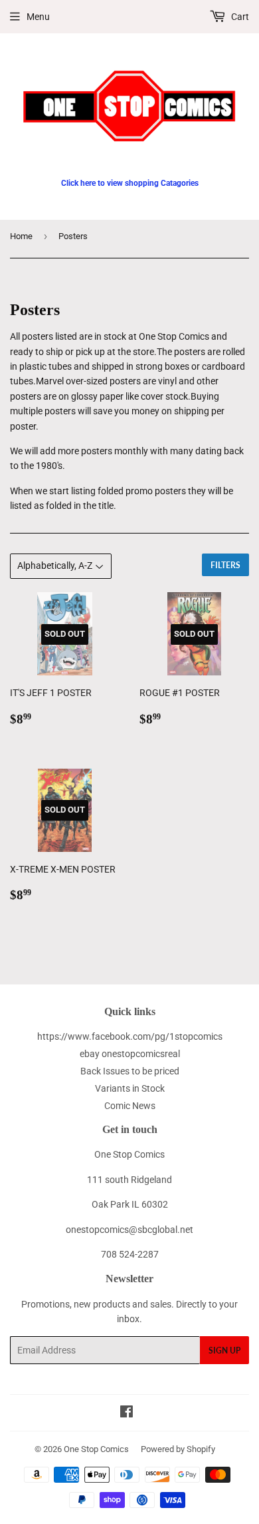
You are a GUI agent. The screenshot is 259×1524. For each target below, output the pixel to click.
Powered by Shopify (178, 1449)
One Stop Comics (96, 1449)
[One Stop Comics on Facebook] (126, 1413)
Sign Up (224, 1350)
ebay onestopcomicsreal (130, 1053)
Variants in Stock (130, 1088)
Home (21, 236)
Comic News (129, 1105)
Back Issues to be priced (129, 1071)
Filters (225, 565)
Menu (38, 16)
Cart (239, 16)
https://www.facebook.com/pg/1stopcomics (129, 1036)
